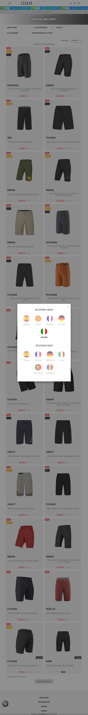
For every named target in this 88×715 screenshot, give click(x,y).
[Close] (68, 306)
